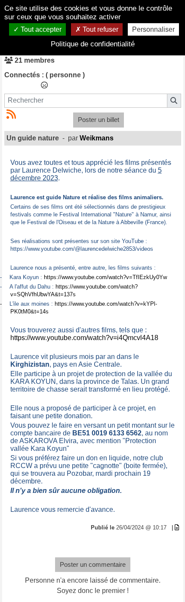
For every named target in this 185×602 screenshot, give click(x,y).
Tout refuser (99, 29)
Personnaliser (153, 29)
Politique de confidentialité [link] (93, 44)
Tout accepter (40, 29)
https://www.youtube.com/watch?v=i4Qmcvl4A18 (84, 337)
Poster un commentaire (93, 564)
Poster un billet (98, 119)
